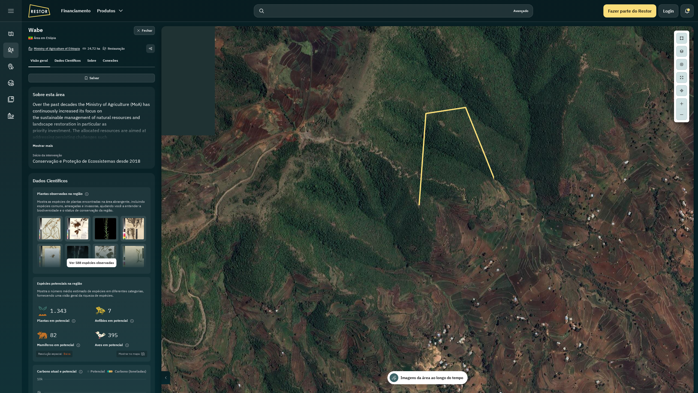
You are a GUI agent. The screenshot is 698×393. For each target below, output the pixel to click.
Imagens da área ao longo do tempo (432, 377)
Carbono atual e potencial (57, 371)
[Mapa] (11, 33)
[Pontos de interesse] (11, 66)
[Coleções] (11, 99)
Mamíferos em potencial (55, 345)
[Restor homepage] (39, 10)
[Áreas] (11, 50)
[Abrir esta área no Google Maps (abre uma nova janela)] (172, 389)
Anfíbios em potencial (111, 320)
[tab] (39, 60)
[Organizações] (11, 115)
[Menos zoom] (681, 114)
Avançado (520, 11)
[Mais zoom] (681, 103)
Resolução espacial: (54, 354)
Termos (687, 391)
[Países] (11, 83)
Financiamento (76, 10)
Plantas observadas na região (60, 194)
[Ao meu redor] (681, 90)
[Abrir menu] (11, 11)
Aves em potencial (109, 345)
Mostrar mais (43, 146)
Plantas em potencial (53, 320)
